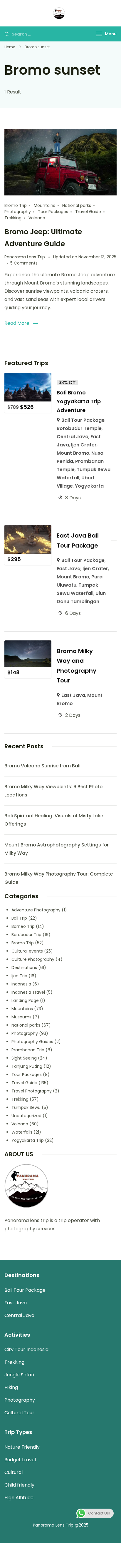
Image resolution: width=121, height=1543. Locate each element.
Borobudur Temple (79, 428)
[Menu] (99, 34)
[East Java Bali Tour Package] (27, 529)
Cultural (13, 1472)
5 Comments (24, 263)
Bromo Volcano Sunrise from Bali (42, 765)
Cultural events (27, 951)
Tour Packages (53, 212)
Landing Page (25, 1000)
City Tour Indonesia (26, 1349)
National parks (76, 205)
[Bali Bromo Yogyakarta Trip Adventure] (27, 376)
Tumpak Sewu (26, 1107)
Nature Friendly (22, 1447)
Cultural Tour (19, 1412)
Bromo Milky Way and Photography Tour (76, 666)
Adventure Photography (35, 910)
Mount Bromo (73, 453)
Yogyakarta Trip (27, 1140)
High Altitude (18, 1497)
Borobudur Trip (26, 935)
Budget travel (20, 1459)
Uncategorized (26, 1116)
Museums (21, 1017)
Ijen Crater (84, 444)
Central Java (72, 436)
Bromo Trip (15, 205)
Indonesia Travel (28, 992)
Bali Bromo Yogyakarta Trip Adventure (79, 401)
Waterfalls (21, 1132)
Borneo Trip (23, 926)
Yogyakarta (89, 486)
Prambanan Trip (27, 1050)
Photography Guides (32, 1042)
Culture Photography (32, 959)
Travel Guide (88, 212)
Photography (17, 212)
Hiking (11, 1387)
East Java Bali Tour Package (78, 540)
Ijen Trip (19, 976)
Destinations (24, 967)
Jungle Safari (19, 1374)
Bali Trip (19, 918)
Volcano (36, 218)
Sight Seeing (24, 1058)
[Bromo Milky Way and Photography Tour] (27, 644)
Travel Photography (31, 1091)
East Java (68, 568)
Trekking (12, 218)
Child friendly (19, 1485)
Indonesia (21, 984)
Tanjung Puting (26, 1066)
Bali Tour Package (83, 420)
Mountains (44, 205)
